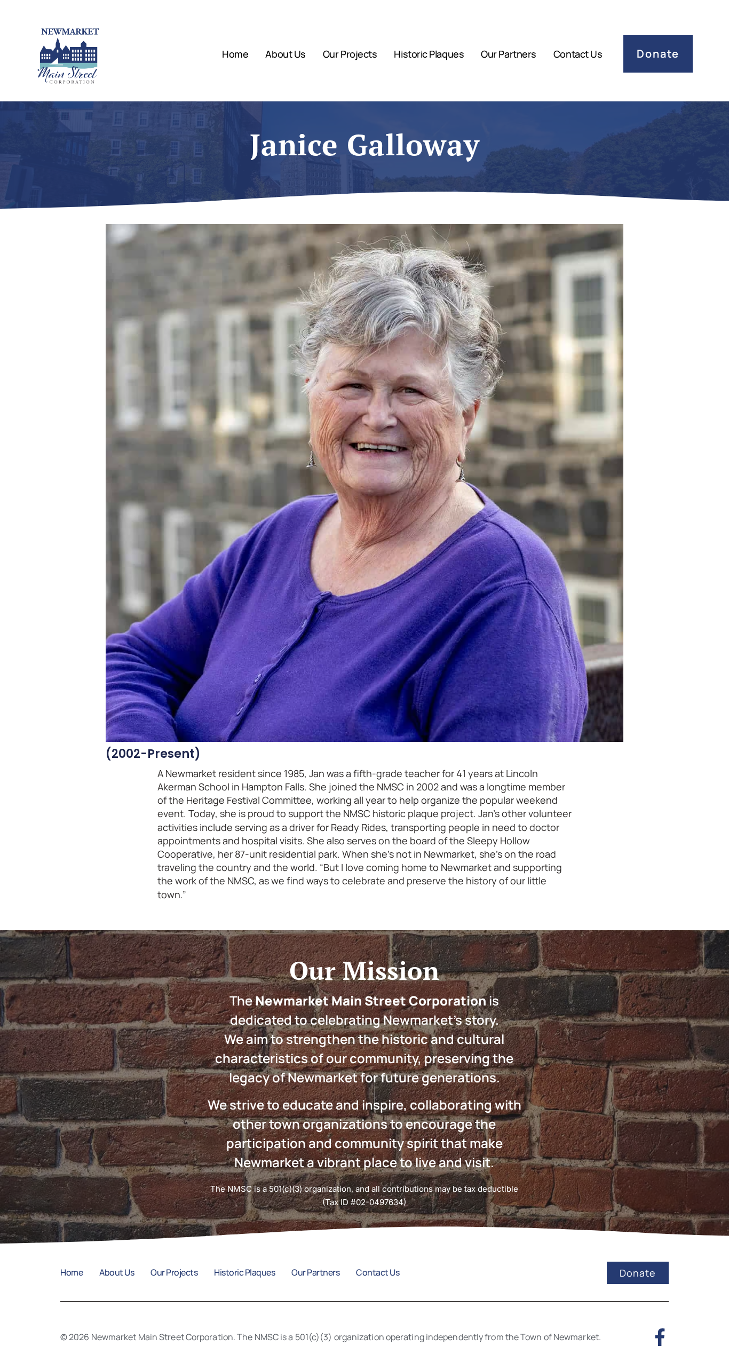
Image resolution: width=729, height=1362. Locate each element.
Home (235, 53)
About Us (285, 53)
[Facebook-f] (660, 1337)
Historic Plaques (429, 53)
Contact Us (578, 53)
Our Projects (350, 53)
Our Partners (508, 53)
